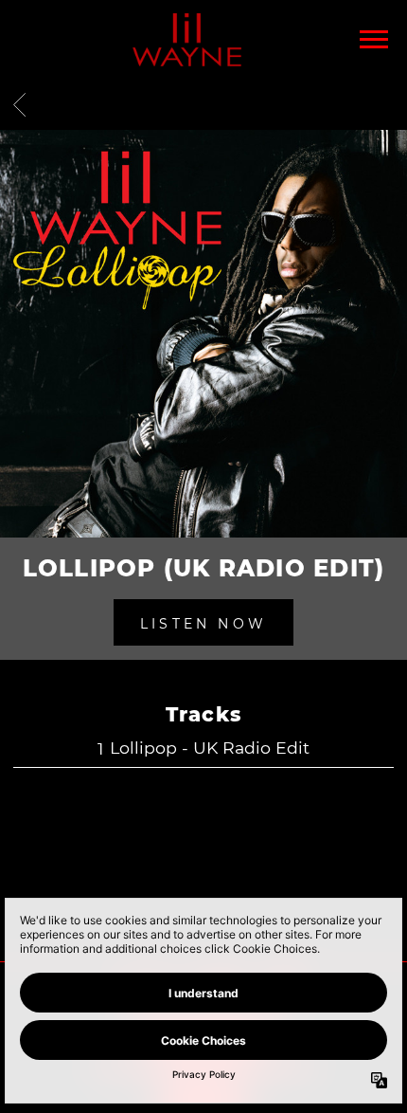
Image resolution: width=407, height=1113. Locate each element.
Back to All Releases (203, 885)
